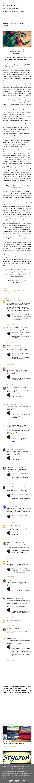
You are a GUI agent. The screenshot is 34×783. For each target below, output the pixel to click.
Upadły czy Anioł (11, 449)
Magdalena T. (15, 314)
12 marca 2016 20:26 (23, 387)
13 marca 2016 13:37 (19, 542)
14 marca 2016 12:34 (24, 494)
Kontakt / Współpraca (10, 11)
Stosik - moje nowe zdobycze (14, 743)
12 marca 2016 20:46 (18, 404)
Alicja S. (9, 628)
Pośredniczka (10, 433)
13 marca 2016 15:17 (16, 562)
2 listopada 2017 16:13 (17, 638)
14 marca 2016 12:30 (24, 394)
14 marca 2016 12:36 (24, 568)
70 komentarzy (12, 746)
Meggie (9, 580)
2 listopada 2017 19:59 (25, 646)
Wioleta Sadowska (12, 387)
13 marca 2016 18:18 (16, 580)
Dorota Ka (10, 345)
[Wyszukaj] (30, 2)
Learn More (14, 781)
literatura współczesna (12, 290)
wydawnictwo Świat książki (9, 292)
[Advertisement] (17, 708)
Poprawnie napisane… (11, 6)
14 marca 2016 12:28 (24, 314)
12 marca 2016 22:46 (12, 488)
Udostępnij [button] (5, 288)
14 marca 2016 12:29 (24, 353)
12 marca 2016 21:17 (21, 449)
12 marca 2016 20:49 (18, 426)
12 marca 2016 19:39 (18, 345)
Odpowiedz (10, 324)
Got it (22, 781)
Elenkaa (9, 562)
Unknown (10, 300)
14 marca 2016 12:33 (24, 457)
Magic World (10, 542)
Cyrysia (9, 506)
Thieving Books (11, 467)
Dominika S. (10, 598)
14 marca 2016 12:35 (24, 550)
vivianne (9, 638)
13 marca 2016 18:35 (18, 598)
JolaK (8, 525)
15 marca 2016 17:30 (17, 620)
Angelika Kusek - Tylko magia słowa (17, 486)
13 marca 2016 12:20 (15, 525)
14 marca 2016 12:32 (24, 436)
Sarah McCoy (21, 290)
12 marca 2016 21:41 (20, 467)
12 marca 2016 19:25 (17, 300)
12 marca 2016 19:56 (16, 368)
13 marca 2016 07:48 (16, 506)
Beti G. (9, 368)
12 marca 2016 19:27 (23, 327)
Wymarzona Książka (12, 327)
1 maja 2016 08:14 (16, 628)
